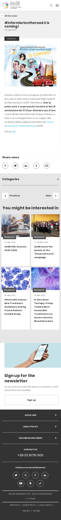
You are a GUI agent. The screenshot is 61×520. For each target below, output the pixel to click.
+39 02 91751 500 (30, 455)
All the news (11, 16)
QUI (14, 131)
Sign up (31, 400)
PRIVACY (26, 511)
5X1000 (36, 511)
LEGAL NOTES (45, 505)
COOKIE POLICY (29, 505)
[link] (15, 240)
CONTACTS (14, 505)
